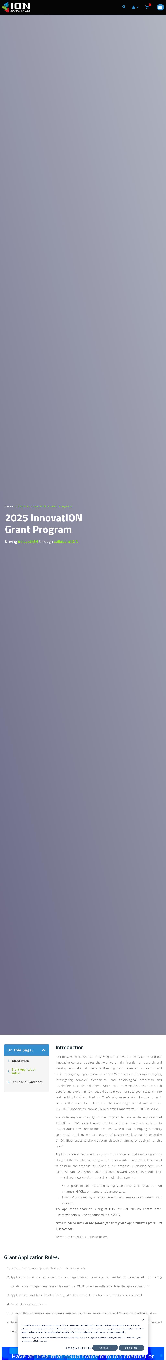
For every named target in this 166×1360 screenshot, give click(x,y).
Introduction (20, 1061)
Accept (105, 1348)
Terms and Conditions (27, 1082)
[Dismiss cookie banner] (143, 1320)
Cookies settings (80, 1348)
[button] (44, 1050)
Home (9, 506)
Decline (131, 1348)
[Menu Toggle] (160, 7)
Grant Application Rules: (23, 1071)
